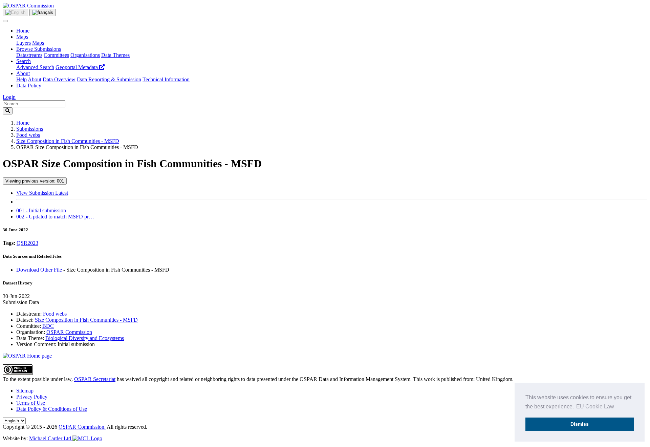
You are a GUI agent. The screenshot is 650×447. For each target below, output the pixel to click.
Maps (22, 37)
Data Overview (59, 79)
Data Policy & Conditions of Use (51, 409)
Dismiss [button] (579, 424)
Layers (23, 43)
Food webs (28, 135)
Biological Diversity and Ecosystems (84, 338)
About (23, 73)
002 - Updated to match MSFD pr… (55, 216)
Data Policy (28, 85)
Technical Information (166, 79)
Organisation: (30, 332)
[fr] (42, 12)
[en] (15, 12)
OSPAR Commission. (82, 427)
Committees (56, 55)
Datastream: (29, 314)
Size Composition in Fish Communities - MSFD (67, 141)
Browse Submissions (38, 49)
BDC (48, 326)
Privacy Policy (31, 397)
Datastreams (29, 55)
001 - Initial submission (41, 210)
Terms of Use (30, 403)
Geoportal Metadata (77, 67)
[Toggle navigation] (5, 21)
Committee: (28, 326)
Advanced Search (35, 67)
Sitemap (25, 390)
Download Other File (39, 270)
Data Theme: (30, 338)
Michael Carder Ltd (50, 438)
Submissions (29, 129)
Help (21, 79)
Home (22, 31)
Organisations (85, 55)
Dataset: (25, 320)
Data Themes (115, 55)
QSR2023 (27, 243)
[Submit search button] (8, 110)
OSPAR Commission (69, 332)
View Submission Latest (42, 193)
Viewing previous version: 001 (34, 181)
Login (9, 97)
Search (23, 61)
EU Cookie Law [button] (595, 406)
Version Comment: (36, 344)
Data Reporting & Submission (109, 79)
